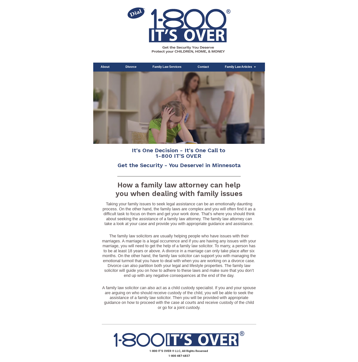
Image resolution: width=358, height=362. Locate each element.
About (105, 66)
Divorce (130, 66)
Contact (203, 66)
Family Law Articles (238, 66)
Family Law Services (167, 66)
